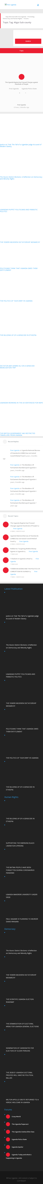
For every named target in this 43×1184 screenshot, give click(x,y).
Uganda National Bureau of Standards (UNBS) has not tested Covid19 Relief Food (25, 453)
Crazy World (16, 1116)
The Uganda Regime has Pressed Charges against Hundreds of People (21, 83)
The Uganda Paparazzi (20, 1124)
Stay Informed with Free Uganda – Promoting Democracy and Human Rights (18, 17)
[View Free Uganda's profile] (21, 103)
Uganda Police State (29, 89)
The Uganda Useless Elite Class (22, 1132)
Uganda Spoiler (17, 1147)
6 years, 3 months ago (21, 107)
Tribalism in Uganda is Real (20, 559)
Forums (26, 18)
